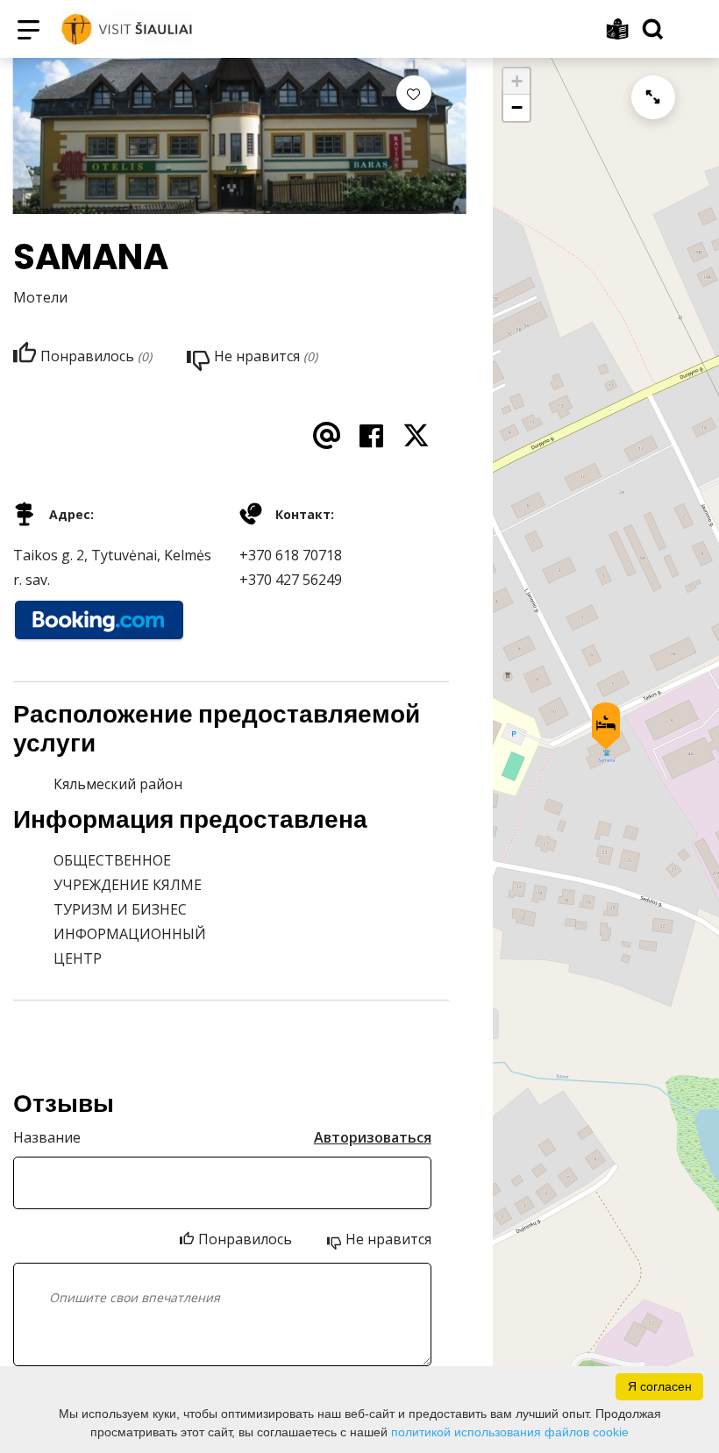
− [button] (517, 107)
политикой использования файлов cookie (510, 1432)
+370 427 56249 (290, 579)
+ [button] (517, 81)
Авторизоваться (372, 1137)
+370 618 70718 (290, 555)
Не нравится (388, 1239)
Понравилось (245, 1239)
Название (47, 1137)
